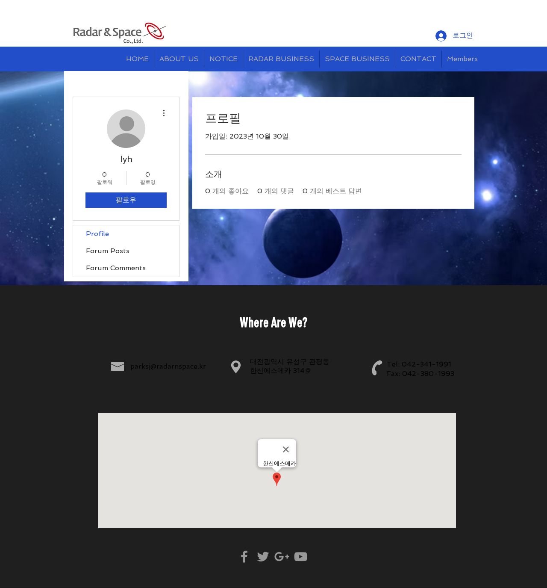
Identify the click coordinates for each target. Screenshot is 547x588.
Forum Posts (107, 251)
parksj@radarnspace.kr (168, 366)
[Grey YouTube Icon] (301, 556)
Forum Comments (116, 268)
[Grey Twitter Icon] (263, 556)
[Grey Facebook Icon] (244, 556)
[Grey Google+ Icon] (282, 556)
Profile (97, 234)
